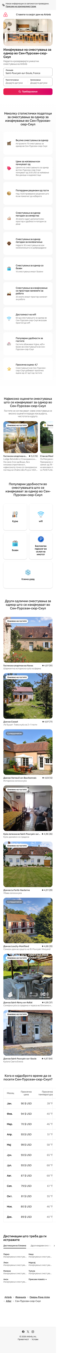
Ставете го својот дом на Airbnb (33, 14)
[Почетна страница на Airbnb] (5, 14)
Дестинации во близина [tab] (14, 1245)
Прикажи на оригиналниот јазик (21, 6)
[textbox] (16, 83)
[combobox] (28, 73)
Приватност (23, 1339)
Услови (35, 1339)
